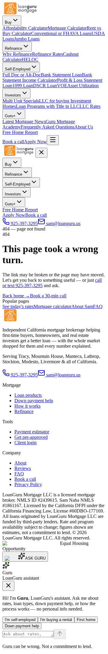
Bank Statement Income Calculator (47, 77)
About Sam (82, 306)
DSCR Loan (45, 85)
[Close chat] (8, 586)
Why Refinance (17, 54)
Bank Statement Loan (61, 74)
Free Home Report (20, 132)
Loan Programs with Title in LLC (48, 106)
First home (86, 619)
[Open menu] (53, 140)
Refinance (13, 48)
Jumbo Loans (27, 38)
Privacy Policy (28, 484)
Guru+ (10, 116)
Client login (25, 442)
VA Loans (82, 33)
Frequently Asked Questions (47, 126)
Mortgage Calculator (67, 28)
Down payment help (33, 400)
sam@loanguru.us (63, 374)
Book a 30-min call (48, 295)
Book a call (13, 141)
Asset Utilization (83, 85)
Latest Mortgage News (24, 121)
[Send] (60, 634)
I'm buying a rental (56, 619)
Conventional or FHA (51, 33)
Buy (8, 22)
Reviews (22, 468)
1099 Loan (22, 85)
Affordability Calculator (25, 28)
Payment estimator (31, 431)
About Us (83, 126)
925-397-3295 (24, 374)
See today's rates (18, 306)
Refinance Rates (47, 54)
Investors (13, 95)
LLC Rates (90, 106)
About (20, 462)
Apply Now (35, 141)
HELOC (30, 59)
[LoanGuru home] (20, 12)
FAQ (98, 306)
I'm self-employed (20, 619)
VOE (62, 85)
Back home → (16, 295)
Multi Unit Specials (20, 100)
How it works (27, 406)
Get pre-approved (31, 437)
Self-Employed (17, 69)
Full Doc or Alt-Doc (21, 74)
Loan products (28, 395)
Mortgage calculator (52, 306)
